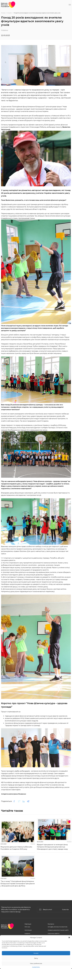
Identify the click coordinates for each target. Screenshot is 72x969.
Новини (27, 933)
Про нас (27, 926)
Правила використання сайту (58, 930)
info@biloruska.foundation (57, 926)
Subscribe (65, 909)
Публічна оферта (53, 933)
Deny (36, 958)
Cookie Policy (36, 967)
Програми (28, 930)
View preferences (36, 963)
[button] (69, 937)
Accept (36, 953)
